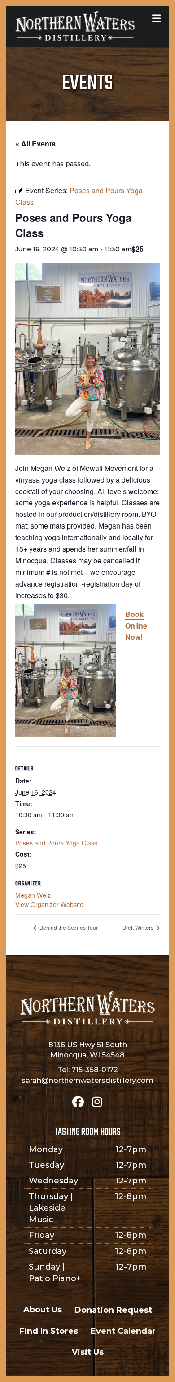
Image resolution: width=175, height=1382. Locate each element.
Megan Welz (33, 895)
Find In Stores (48, 1331)
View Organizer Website (49, 904)
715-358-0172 (94, 1070)
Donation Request (113, 1310)
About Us (42, 1310)
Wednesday (53, 1181)
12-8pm (130, 1196)
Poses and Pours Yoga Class (56, 842)
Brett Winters (138, 927)
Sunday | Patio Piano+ (55, 1272)
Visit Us (88, 1352)
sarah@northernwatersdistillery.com (87, 1080)
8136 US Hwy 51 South (87, 1045)
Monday (46, 1149)
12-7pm (130, 1149)
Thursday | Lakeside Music (51, 1207)
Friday (41, 1235)
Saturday (47, 1251)
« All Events (35, 143)
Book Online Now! (136, 625)
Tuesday (46, 1165)
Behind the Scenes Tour (68, 927)
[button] (78, 1102)
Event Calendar (123, 1331)
